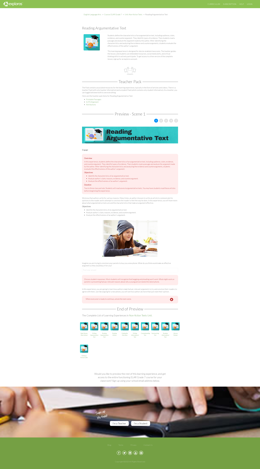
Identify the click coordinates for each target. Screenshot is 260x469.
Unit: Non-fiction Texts (133, 14)
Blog (109, 445)
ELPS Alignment (92, 102)
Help (241, 4)
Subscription (229, 4)
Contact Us (148, 445)
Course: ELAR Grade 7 (113, 14)
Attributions (91, 104)
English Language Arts (92, 14)
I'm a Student (140, 423)
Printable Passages (93, 99)
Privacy (133, 445)
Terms (120, 445)
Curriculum (214, 4)
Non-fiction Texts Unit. (140, 315)
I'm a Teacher (119, 423)
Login (249, 4)
